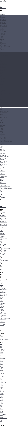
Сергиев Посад (2, 391)
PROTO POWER (2, 84)
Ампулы (1, 16)
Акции (1, 99)
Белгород (1, 346)
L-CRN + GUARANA (2, 34)
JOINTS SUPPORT (2, 33)
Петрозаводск (2, 384)
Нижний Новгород (2, 372)
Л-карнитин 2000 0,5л (3, 47)
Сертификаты (2, 56)
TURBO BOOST (2, 39)
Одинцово (1, 378)
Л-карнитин (1, 40)
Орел (1, 380)
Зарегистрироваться (3, 8)
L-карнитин (1, 416)
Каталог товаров (2, 60)
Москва (1, 369)
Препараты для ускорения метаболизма (5, 419)
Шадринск (1, 392)
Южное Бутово (2, 348)
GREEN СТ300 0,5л (2, 134)
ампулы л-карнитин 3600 (3, 25)
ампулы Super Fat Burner (3, 19)
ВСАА (1, 42)
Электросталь (2, 351)
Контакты (1, 106)
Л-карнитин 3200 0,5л (3, 140)
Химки (1, 359)
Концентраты (2, 29)
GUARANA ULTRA (2, 78)
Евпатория (1, 352)
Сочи (1, 396)
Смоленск (1, 395)
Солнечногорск (2, 397)
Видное (1, 405)
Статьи (1, 54)
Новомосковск (2, 376)
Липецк (1, 366)
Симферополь (2, 394)
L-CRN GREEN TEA (2, 81)
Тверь (1, 402)
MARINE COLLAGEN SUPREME (4, 38)
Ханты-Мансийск (2, 358)
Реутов (1, 388)
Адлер (1, 344)
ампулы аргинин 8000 (3, 65)
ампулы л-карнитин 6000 (3, 26)
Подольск (1, 385)
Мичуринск (1, 368)
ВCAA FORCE (1, 178)
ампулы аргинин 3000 (3, 20)
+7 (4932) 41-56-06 (2, 14)
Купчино (1, 364)
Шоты (1, 51)
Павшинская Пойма (3, 382)
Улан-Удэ (1, 403)
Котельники (1, 362)
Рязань (1, 390)
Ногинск (1, 374)
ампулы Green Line (2, 17)
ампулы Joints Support (3, 62)
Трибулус (1, 413)
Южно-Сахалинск (2, 410)
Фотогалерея (2, 196)
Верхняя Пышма (2, 404)
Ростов (1, 389)
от (0, 328)
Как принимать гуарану (3, 418)
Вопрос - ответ (2, 58)
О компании (2, 100)
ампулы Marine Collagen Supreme (4, 18)
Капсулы (1, 28)
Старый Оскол (2, 398)
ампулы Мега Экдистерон (3, 71)
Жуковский (1, 412)
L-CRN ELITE (1, 35)
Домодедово (2, 350)
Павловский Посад (2, 381)
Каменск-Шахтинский (3, 356)
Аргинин (1, 417)
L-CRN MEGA (1, 36)
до (0, 277)
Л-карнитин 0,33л (2, 44)
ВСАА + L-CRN (2, 86)
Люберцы (1, 367)
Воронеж (1, 407)
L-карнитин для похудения (3, 414)
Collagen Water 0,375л (3, 41)
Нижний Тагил (2, 373)
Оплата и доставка (2, 104)
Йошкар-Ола (2, 354)
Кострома (1, 361)
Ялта (0, 408)
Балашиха (1, 345)
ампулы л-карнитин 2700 (3, 24)
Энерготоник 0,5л (2, 50)
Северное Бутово (2, 349)
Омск (1, 379)
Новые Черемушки (2, 377)
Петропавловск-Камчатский (4, 383)
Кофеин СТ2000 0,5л (3, 43)
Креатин (1, 420)
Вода (1, 27)
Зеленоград (1, 411)
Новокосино (2, 375)
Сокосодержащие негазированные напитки (6, 48)
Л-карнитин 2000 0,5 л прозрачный (5, 46)
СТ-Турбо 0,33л (2, 49)
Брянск (1, 347)
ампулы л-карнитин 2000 (3, 68)
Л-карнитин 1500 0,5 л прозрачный (5, 137)
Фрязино (1, 353)
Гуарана (1, 421)
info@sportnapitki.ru (3, 1)
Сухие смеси (2, 143)
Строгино (1, 399)
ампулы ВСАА (2, 21)
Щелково (1, 393)
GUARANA (1, 32)
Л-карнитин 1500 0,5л (3, 45)
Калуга (1, 355)
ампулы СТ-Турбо (2, 72)
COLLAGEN (1, 30)
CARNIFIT (1, 75)
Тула (0, 401)
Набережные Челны (3, 371)
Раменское (1, 387)
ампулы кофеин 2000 (3, 23)
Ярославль (1, 409)
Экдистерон (1, 415)
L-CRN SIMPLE (2, 37)
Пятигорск (1, 386)
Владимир (1, 406)
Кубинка (1, 363)
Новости (1, 146)
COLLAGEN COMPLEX (3, 31)
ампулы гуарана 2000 (3, 22)
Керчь (1, 357)
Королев (1, 360)
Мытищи (1, 370)
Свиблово (1, 400)
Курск (1, 365)
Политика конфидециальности (4, 55)
